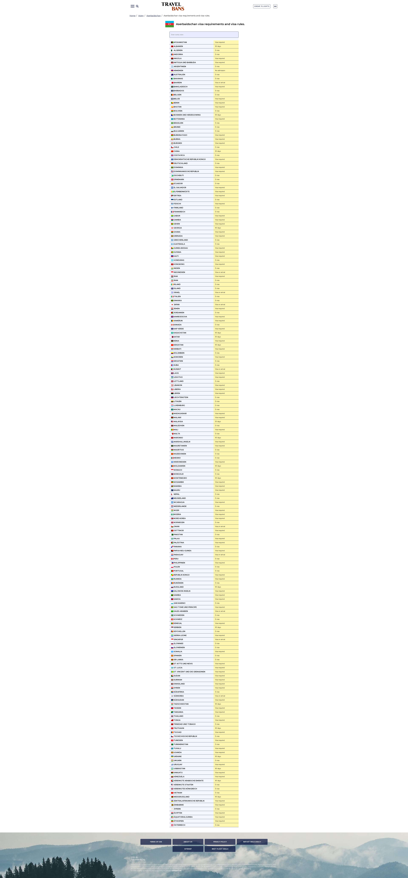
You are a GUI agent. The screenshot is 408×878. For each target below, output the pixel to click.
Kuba (176, 365)
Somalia (177, 652)
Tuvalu (177, 748)
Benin (176, 103)
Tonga (176, 720)
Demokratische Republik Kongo (189, 159)
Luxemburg (179, 405)
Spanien (177, 656)
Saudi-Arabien (180, 611)
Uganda (177, 752)
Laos (176, 373)
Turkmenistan (180, 744)
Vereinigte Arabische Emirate (188, 781)
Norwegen (178, 522)
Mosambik (178, 482)
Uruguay (177, 765)
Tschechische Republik (185, 736)
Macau (176, 409)
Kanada (177, 325)
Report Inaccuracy (252, 842)
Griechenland (180, 240)
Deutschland (180, 163)
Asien (141, 16)
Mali (175, 430)
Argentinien (179, 67)
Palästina (178, 543)
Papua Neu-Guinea (182, 551)
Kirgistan (178, 345)
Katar (176, 337)
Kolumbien (178, 353)
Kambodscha (180, 317)
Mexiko (177, 458)
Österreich (179, 825)
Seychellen (179, 631)
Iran (175, 280)
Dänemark (178, 179)
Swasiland (179, 684)
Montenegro (180, 478)
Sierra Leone (180, 635)
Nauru (176, 490)
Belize (176, 99)
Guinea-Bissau (180, 248)
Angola (177, 58)
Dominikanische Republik (186, 171)
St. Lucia (177, 668)
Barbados (178, 91)
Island (177, 288)
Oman (176, 526)
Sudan (176, 676)
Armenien (178, 71)
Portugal (178, 571)
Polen (176, 567)
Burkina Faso (180, 135)
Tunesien (178, 740)
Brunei (176, 127)
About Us (188, 842)
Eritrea (177, 196)
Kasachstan (179, 333)
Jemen (176, 309)
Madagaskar (180, 414)
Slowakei (178, 643)
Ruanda (177, 579)
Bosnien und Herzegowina (187, 115)
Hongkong (178, 264)
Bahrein (177, 83)
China (176, 151)
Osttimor (178, 531)
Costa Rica (179, 155)
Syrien (176, 688)
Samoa (177, 599)
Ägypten (177, 813)
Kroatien (178, 361)
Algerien (178, 50)
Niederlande (179, 506)
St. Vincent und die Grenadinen (189, 672)
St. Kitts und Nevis (183, 664)
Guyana (177, 252)
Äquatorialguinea (183, 817)
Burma (176, 139)
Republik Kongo (181, 575)
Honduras (178, 260)
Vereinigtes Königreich (185, 789)
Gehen (176, 224)
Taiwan (177, 708)
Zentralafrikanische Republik (189, 801)
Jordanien (178, 313)
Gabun (176, 216)
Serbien (177, 627)
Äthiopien (178, 821)
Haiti (176, 256)
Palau (176, 539)
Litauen (177, 401)
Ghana (176, 232)
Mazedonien (179, 454)
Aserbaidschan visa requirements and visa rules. (210, 24)
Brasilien (178, 123)
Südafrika (178, 692)
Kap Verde (178, 329)
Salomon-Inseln (181, 591)
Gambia (177, 220)
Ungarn (177, 761)
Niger (176, 510)
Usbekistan (179, 769)
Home (132, 16)
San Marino (179, 603)
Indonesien (179, 272)
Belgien (177, 95)
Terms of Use (156, 842)
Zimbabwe (178, 805)
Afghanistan (180, 42)
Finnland (178, 208)
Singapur (178, 639)
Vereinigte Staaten (183, 785)
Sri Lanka (178, 660)
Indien (176, 268)
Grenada (178, 236)
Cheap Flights (261, 6)
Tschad (177, 732)
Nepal (176, 494)
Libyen (176, 393)
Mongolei (178, 474)
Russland (178, 587)
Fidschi (177, 204)
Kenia (176, 341)
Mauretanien (180, 446)
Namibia (177, 486)
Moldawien (179, 466)
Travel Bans (173, 6)
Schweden (178, 615)
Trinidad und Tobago (184, 724)
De (275, 6)
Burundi (177, 143)
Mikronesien (179, 462)
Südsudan (178, 700)
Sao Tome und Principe (185, 607)
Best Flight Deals (220, 849)
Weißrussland (181, 797)
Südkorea (178, 696)
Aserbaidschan (154, 16)
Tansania (178, 712)
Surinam (177, 680)
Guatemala (179, 244)
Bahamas (178, 79)
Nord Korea (179, 518)
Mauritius (178, 450)
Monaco (177, 470)
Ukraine (177, 756)
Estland (177, 200)
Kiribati (177, 349)
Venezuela (178, 777)
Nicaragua (178, 502)
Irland (177, 284)
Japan (176, 305)
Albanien (178, 46)
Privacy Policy (220, 842)
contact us (176, 871)
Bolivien (177, 111)
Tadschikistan (181, 704)
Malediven (178, 426)
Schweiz (177, 619)
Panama (177, 547)
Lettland (178, 381)
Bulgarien (178, 131)
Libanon (177, 385)
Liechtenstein (180, 397)
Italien (177, 296)
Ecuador (178, 184)
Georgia (177, 228)
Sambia (177, 595)
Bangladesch (180, 87)
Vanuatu (178, 773)
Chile (176, 147)
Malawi (177, 418)
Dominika (178, 167)
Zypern (177, 809)
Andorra (178, 54)
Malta (176, 434)
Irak (175, 276)
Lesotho (178, 377)
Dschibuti (178, 175)
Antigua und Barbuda (184, 62)
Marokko (178, 438)
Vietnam (177, 793)
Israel (176, 292)
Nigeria (177, 514)
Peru (175, 559)
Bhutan (177, 107)
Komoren (178, 357)
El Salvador (179, 188)
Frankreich (179, 212)
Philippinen (179, 563)
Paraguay (178, 555)
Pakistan (178, 535)
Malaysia (178, 422)
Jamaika (177, 301)
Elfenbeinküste (181, 192)
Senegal (177, 623)
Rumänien (178, 583)
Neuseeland (179, 498)
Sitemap (188, 849)
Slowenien (179, 648)
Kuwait (177, 369)
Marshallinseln (181, 442)
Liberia (177, 389)
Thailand (178, 716)
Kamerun (178, 321)
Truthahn (178, 728)
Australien (179, 75)
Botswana (179, 119)
